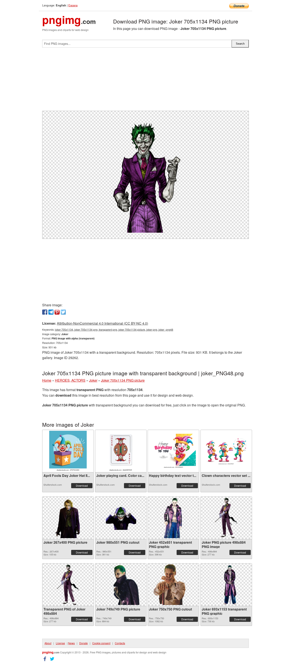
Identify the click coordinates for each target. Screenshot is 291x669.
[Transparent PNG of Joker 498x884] (68, 584)
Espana (73, 5)
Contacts (120, 643)
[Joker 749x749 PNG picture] (121, 584)
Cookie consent (101, 643)
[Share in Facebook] (44, 312)
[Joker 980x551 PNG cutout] (120, 518)
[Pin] (57, 312)
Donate (83, 643)
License (60, 643)
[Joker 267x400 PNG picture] (68, 518)
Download (82, 485)
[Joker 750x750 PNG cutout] (173, 584)
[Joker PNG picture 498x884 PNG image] (226, 518)
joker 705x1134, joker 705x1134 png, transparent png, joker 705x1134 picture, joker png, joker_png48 (114, 329)
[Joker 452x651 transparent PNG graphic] (173, 518)
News (71, 643)
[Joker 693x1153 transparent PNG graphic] (226, 584)
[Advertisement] (145, 81)
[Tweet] (63, 312)
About (48, 643)
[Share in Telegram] (50, 312)
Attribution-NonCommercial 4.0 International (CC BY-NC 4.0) (102, 323)
